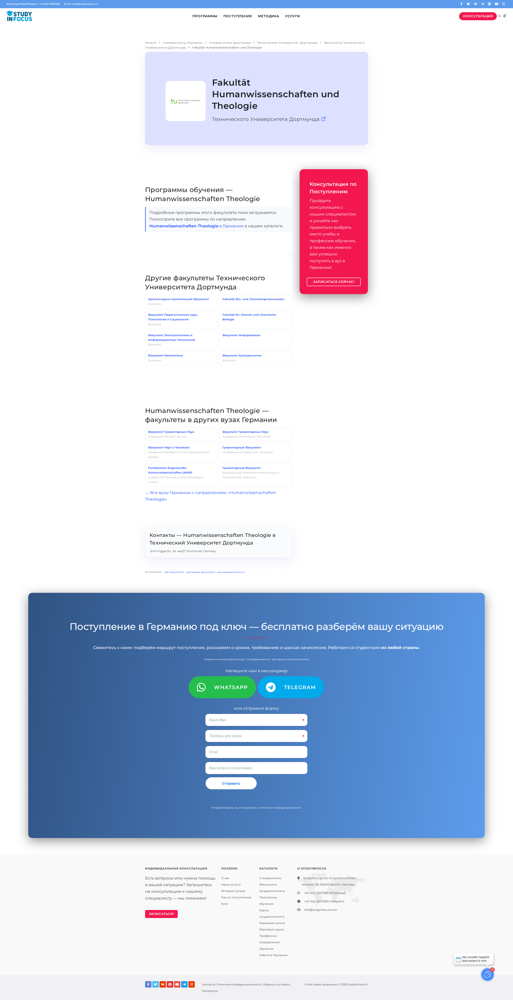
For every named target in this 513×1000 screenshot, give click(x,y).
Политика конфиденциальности (239, 984)
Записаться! (161, 914)
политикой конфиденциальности (280, 807)
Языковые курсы (271, 929)
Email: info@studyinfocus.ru (81, 3)
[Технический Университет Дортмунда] (323, 119)
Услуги (292, 16)
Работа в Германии (273, 955)
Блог (224, 904)
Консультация (478, 16)
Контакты (208, 984)
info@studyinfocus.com (320, 910)
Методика (268, 16)
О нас (225, 878)
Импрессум (210, 990)
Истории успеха (233, 891)
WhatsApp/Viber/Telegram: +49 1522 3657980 (33, 3)
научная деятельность (231, 572)
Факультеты (268, 884)
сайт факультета (174, 572)
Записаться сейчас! (333, 282)
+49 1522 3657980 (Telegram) (324, 901)
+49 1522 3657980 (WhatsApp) (325, 893)
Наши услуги (231, 884)
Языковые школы (272, 923)
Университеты (270, 878)
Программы (204, 16)
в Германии (196, 226)
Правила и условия (276, 984)
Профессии (268, 936)
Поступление (237, 16)
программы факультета (200, 572)
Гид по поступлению (236, 897)
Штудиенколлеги (272, 891)
